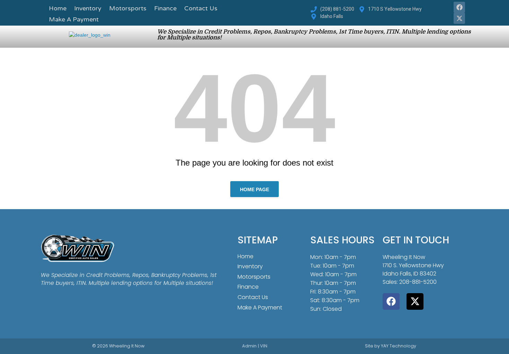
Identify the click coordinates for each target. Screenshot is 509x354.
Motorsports (127, 9)
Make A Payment (74, 20)
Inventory (87, 9)
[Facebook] (459, 7)
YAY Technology (398, 346)
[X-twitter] (459, 18)
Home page (254, 189)
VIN (263, 346)
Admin (249, 346)
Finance (165, 9)
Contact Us (200, 9)
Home (57, 9)
